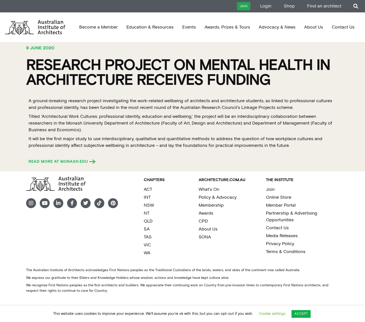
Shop (289, 6)
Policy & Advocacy (218, 197)
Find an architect (324, 6)
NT (146, 213)
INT (147, 197)
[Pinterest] (113, 203)
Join (270, 189)
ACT (148, 189)
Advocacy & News (277, 27)
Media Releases (282, 236)
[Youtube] (45, 203)
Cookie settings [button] (272, 313)
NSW (149, 205)
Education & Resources (150, 27)
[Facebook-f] (72, 203)
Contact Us (343, 27)
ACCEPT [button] (301, 314)
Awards (206, 213)
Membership (211, 205)
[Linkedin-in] (58, 203)
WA (147, 253)
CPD (203, 221)
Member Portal (281, 205)
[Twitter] (86, 203)
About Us (313, 27)
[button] (355, 6)
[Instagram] (31, 203)
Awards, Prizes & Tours (227, 27)
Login (265, 6)
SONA (205, 237)
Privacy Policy (280, 244)
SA (147, 229)
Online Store (278, 197)
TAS (148, 237)
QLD (148, 221)
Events (189, 27)
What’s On (209, 189)
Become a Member (98, 27)
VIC (147, 245)
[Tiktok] (99, 203)
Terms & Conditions (285, 252)
